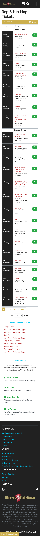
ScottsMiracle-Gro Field (10, 460)
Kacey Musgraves (8, 439)
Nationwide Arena (8, 454)
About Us (5, 477)
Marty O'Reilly (9, 327)
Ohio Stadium (6, 457)
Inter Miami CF (7, 442)
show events (19, 315)
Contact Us (5, 480)
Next (23, 309)
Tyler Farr (7, 335)
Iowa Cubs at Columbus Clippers (15, 329)
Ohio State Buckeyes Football (12, 433)
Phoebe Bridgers (7, 436)
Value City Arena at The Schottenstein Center (18, 466)
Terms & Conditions (8, 474)
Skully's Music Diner (8, 463)
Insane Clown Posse (11, 346)
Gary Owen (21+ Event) (12, 341)
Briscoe (4, 446)
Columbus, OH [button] (8, 22)
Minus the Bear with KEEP (13, 343)
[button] (28, 4)
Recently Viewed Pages (9, 534)
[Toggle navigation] (34, 4)
